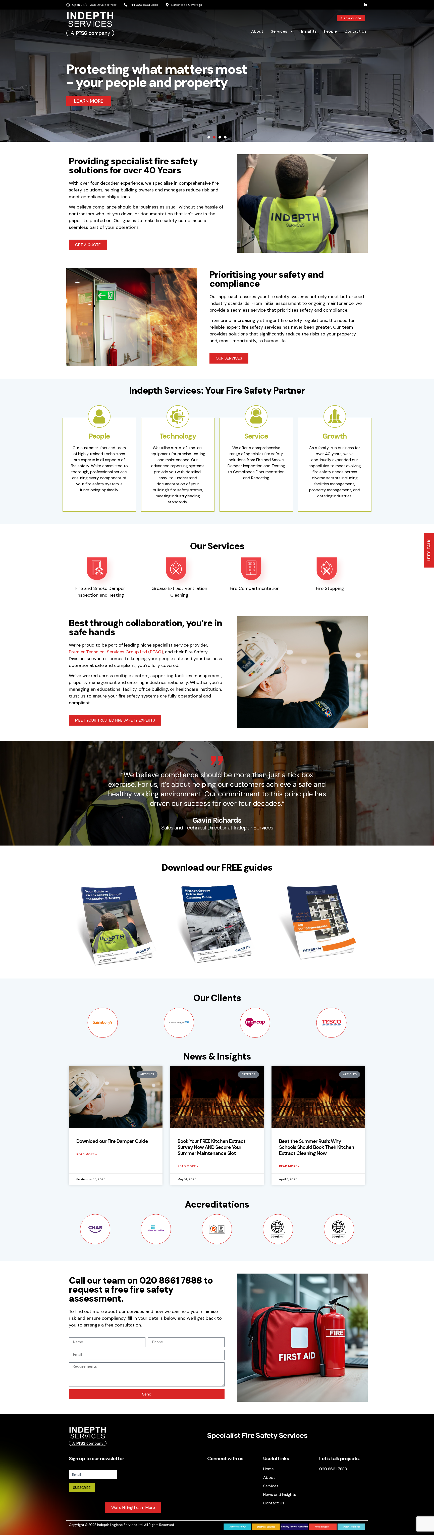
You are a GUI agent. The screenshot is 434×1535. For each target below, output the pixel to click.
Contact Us (355, 31)
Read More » (86, 1154)
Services (279, 31)
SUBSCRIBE (82, 1487)
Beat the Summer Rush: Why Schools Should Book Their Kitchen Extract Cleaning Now (316, 1147)
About (257, 31)
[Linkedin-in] (365, 5)
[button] (208, 137)
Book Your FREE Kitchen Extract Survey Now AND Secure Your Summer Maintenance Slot (211, 1147)
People (330, 31)
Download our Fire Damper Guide (112, 1141)
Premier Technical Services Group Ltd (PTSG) (116, 652)
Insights (308, 31)
